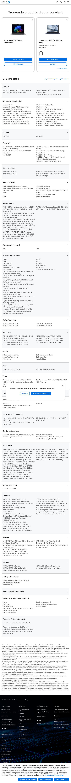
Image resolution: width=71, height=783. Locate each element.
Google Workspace (24, 734)
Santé (20, 723)
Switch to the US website (40, 393)
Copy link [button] (65, 79)
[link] (18, 64)
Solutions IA (22, 732)
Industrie (21, 726)
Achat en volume (5, 709)
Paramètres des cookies (28, 779)
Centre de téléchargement (8, 724)
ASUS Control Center (59, 721)
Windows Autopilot (59, 727)
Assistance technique (7, 722)
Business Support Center (43, 723)
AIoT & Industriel (5, 754)
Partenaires (22, 739)
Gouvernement (23, 729)
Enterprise (21, 713)
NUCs (2, 737)
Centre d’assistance (6, 719)
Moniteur (3, 740)
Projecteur (4, 743)
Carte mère (4, 748)
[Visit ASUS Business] (6, 699)
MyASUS (56, 719)
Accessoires (4, 762)
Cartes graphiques (6, 751)
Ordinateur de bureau (6, 734)
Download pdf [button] (52, 79)
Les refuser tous (45, 779)
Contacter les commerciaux (8, 712)
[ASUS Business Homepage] (5, 2)
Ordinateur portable (6, 731)
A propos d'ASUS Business (61, 709)
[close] (62, 385)
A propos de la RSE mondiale (61, 712)
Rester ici (25, 393)
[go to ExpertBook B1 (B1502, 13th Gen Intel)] (52, 30)
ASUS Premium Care (42, 709)
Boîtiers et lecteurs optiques (8, 759)
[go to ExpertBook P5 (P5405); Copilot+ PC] (18, 30)
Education (21, 716)
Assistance (4, 716)
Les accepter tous (61, 779)
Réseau (3, 757)
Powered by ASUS (41, 716)
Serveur (3, 745)
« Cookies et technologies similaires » (54, 775)
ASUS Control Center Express (61, 724)
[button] (57, 2)
